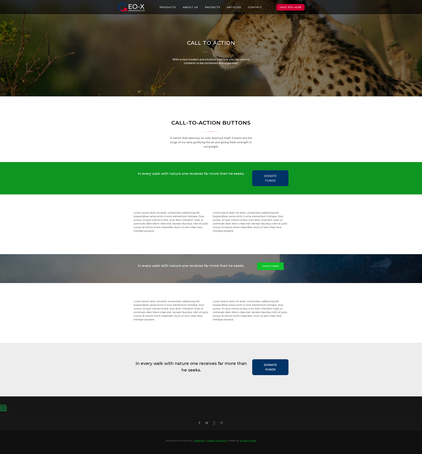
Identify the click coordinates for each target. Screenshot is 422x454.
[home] (131, 7)
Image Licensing (216, 440)
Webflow (199, 440)
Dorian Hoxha (248, 440)
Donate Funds (270, 178)
